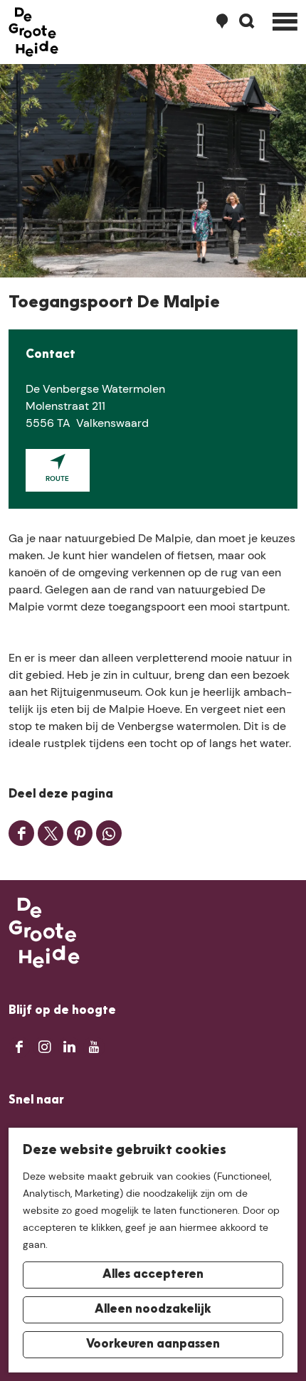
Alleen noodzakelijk (153, 1310)
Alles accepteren (153, 1275)
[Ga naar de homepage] (33, 32)
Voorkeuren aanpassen (153, 1344)
